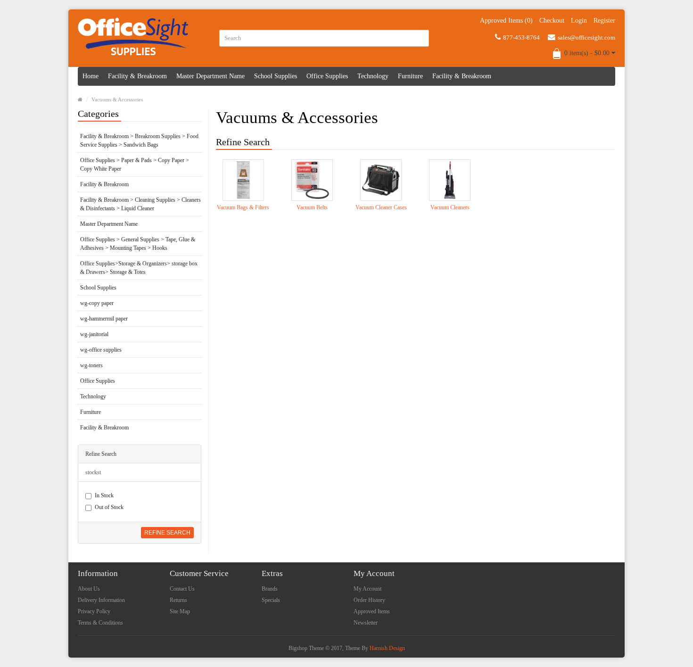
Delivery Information (101, 600)
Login (579, 20)
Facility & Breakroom (137, 76)
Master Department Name (210, 76)
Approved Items (372, 611)
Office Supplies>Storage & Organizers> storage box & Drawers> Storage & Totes (139, 267)
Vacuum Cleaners (450, 207)
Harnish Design (387, 648)
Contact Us (182, 588)
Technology (372, 76)
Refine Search (167, 532)
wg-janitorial (94, 334)
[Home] (80, 99)
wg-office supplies (101, 349)
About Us (89, 588)
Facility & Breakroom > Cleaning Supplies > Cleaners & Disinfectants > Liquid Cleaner (140, 204)
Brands (270, 588)
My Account (367, 588)
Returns (178, 600)
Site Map (180, 611)
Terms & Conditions (100, 622)
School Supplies (275, 76)
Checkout (551, 20)
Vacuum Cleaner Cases (381, 207)
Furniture (410, 76)
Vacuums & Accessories (117, 99)
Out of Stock (109, 507)
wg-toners (91, 365)
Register (604, 20)
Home (90, 76)
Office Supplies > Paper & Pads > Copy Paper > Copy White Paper (134, 164)
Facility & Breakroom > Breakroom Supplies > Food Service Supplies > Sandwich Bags (139, 140)
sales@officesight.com (586, 37)
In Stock (104, 495)
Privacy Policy (94, 611)
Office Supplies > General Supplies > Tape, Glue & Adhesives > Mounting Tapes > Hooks (137, 243)
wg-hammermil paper (104, 318)
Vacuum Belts (312, 207)
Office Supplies (327, 76)
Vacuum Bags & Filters (243, 207)
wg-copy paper (97, 303)
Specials (271, 600)
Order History (369, 600)
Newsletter (366, 622)
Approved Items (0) (506, 20)
